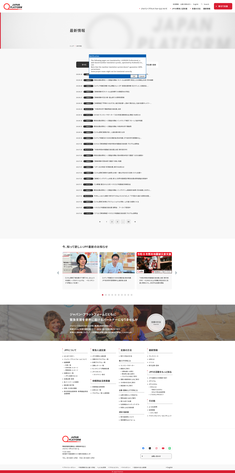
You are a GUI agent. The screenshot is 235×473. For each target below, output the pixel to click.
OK (134, 76)
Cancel (141, 76)
